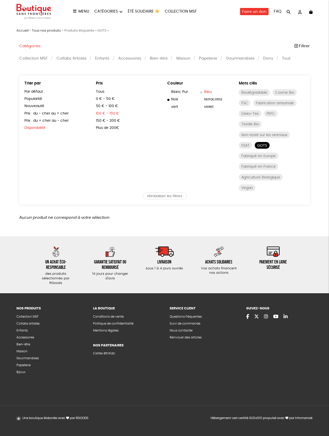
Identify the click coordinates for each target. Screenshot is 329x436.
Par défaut (33, 91)
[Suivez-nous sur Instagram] (266, 317)
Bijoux (20, 372)
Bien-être (159, 58)
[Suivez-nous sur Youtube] (275, 317)
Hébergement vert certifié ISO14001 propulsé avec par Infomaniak (262, 418)
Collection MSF (181, 11)
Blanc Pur (179, 92)
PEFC (271, 114)
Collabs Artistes (72, 58)
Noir (174, 99)
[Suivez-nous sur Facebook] (247, 317)
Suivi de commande (185, 323)
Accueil (22, 30)
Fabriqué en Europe (258, 156)
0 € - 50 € (105, 99)
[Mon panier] (311, 12)
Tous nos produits (46, 30)
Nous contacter (181, 330)
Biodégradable (254, 92)
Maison (183, 58)
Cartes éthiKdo (104, 353)
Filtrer (304, 46)
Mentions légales (105, 330)
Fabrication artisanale (275, 103)
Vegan (247, 188)
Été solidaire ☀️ (144, 11)
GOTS (262, 145)
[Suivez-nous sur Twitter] (256, 317)
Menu (83, 11)
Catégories (106, 11)
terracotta (213, 99)
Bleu (208, 92)
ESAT (245, 145)
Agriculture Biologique (260, 177)
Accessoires (129, 58)
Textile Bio (250, 124)
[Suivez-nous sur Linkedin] (286, 317)
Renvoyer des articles (186, 337)
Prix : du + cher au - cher (46, 120)
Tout (286, 58)
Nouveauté (34, 106)
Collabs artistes (28, 323)
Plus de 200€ (107, 128)
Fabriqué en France (258, 166)
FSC (244, 103)
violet (209, 107)
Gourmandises (240, 58)
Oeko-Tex (250, 114)
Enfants (102, 58)
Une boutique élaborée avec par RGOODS (55, 418)
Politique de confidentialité (113, 323)
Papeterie (208, 58)
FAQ (277, 11)
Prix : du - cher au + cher (46, 113)
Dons (268, 58)
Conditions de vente (108, 316)
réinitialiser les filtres (164, 196)
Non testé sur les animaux (264, 135)
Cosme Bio (284, 92)
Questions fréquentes (186, 316)
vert (174, 107)
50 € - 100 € (107, 106)
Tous (100, 91)
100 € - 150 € (107, 113)
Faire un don (254, 12)
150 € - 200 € (108, 120)
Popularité (33, 99)
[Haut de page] (319, 415)
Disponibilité (34, 128)
